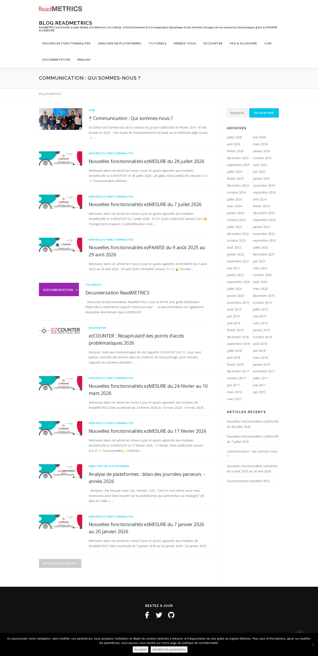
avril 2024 (259, 199)
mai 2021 (233, 268)
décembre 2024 (238, 185)
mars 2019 (260, 323)
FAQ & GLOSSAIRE (243, 43)
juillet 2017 (260, 378)
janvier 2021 (235, 275)
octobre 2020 (262, 275)
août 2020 (260, 282)
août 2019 (234, 309)
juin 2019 (233, 316)
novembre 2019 (238, 303)
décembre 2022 (238, 234)
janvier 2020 (235, 296)
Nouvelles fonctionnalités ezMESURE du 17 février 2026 (147, 431)
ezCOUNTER (213, 43)
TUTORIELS (158, 43)
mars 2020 (260, 289)
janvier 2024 (235, 213)
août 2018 (260, 344)
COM (267, 43)
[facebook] (147, 615)
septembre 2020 (238, 282)
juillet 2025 (234, 172)
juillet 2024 (234, 199)
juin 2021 (259, 261)
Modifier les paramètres (169, 649)
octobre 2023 (236, 220)
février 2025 (235, 178)
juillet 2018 (234, 351)
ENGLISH (83, 59)
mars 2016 (234, 392)
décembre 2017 (238, 371)
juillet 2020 (234, 289)
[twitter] (159, 615)
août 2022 (234, 247)
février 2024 (261, 206)
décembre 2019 (264, 296)
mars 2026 (260, 144)
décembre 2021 (264, 254)
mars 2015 (234, 399)
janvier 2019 (261, 330)
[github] (171, 615)
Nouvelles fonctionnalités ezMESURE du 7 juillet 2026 (145, 204)
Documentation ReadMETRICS (117, 292)
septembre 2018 (238, 344)
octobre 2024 (236, 192)
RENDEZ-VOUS (185, 43)
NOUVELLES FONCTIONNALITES (67, 43)
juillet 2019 (260, 309)
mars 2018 (260, 357)
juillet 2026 (234, 137)
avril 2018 (233, 357)
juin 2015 (259, 392)
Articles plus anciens (60, 563)
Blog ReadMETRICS (65, 23)
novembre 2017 (264, 371)
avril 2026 (233, 144)
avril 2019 (233, 323)
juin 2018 (259, 351)
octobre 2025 (262, 158)
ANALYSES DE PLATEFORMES (119, 43)
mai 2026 (259, 137)
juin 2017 (233, 385)
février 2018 (235, 364)
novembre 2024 (264, 185)
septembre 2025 (238, 165)
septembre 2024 (264, 192)
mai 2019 (259, 316)
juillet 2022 (260, 247)
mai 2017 (259, 385)
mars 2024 (234, 206)
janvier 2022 (235, 254)
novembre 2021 (238, 261)
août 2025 (260, 165)
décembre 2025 (238, 158)
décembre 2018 (238, 337)
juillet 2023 (234, 227)
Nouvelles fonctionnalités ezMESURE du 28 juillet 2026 (146, 161)
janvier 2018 (261, 364)
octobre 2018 (262, 337)
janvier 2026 (261, 151)
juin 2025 (259, 172)
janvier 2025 (261, 178)
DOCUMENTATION (56, 59)
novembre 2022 (264, 234)
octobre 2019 (262, 303)
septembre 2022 (264, 240)
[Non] (312, 644)
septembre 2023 (264, 220)
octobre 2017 (236, 378)
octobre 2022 (236, 240)
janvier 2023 (261, 227)
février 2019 (235, 330)
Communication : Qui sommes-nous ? (133, 118)
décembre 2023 (264, 213)
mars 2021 (260, 268)
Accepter (140, 649)
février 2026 (235, 151)
